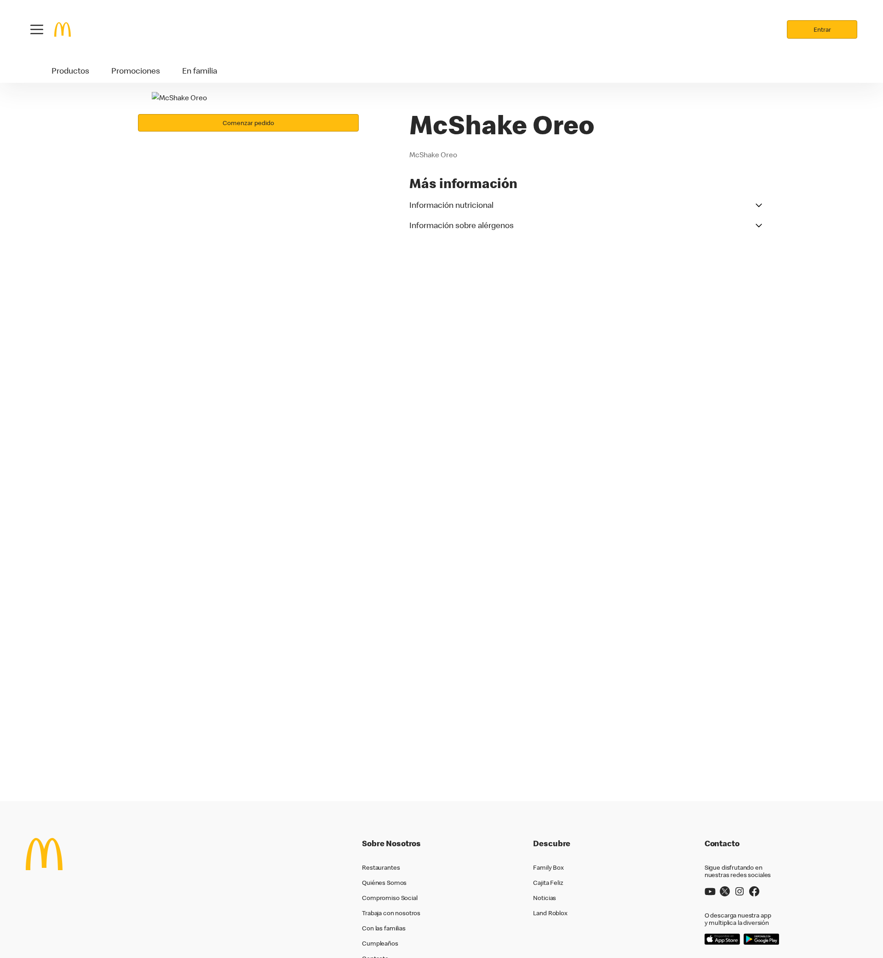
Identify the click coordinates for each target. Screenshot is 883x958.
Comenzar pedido (248, 123)
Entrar (822, 29)
